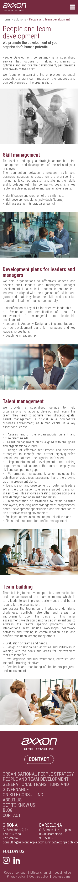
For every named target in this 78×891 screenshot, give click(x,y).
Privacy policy (16, 876)
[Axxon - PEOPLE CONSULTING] (14, 7)
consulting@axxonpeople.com (23, 842)
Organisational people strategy (38, 774)
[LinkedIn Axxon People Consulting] (16, 860)
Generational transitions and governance (36, 787)
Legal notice (63, 872)
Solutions (20, 19)
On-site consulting (23, 794)
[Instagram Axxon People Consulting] (6, 861)
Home (6, 19)
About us (12, 799)
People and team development (36, 779)
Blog (8, 810)
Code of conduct (15, 872)
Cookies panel (61, 876)
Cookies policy (38, 876)
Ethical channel (40, 872)
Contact (39, 759)
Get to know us (19, 805)
